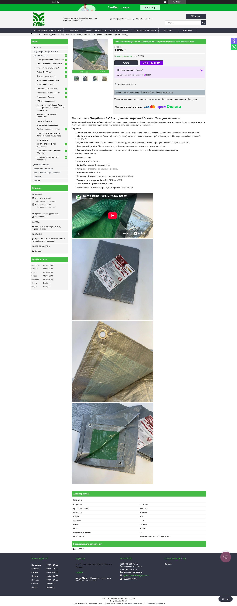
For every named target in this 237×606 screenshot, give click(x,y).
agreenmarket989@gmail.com (46, 214)
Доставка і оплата (41, 165)
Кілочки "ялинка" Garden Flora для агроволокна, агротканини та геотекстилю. (50, 107)
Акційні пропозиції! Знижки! (45, 51)
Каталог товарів (40, 55)
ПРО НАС (168, 30)
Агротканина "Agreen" (46, 84)
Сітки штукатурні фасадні (47, 125)
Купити (126, 63)
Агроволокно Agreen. (45, 97)
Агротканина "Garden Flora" (48, 80)
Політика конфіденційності (154, 603)
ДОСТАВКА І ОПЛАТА (119, 30)
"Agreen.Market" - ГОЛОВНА (47, 30)
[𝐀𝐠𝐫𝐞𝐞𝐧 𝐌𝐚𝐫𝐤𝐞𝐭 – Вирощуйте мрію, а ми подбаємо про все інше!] (39, 27)
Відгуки (36, 180)
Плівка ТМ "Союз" (44, 72)
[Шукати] (203, 22)
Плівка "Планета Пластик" (48, 68)
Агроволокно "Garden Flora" (48, 93)
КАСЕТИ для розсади (46, 101)
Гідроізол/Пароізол (45, 121)
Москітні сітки (42, 140)
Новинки (37, 47)
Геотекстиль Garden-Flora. (47, 89)
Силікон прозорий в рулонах (48, 129)
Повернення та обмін (43, 169)
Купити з (147, 63)
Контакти (37, 177)
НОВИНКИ (73, 30)
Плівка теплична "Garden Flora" (50, 64)
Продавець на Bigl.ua (118, 601)
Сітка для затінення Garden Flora (50, 60)
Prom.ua (132, 598)
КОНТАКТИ (187, 30)
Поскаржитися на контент (132, 603)
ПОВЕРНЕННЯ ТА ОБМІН (145, 30)
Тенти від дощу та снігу (47, 76)
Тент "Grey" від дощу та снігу (51, 34)
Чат (227, 599)
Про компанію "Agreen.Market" (47, 173)
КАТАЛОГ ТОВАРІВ (94, 30)
